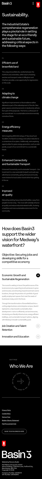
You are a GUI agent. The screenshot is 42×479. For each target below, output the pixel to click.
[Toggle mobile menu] (33, 3)
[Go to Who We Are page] (21, 381)
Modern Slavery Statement (10, 420)
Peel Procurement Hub (9, 424)
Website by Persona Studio (10, 462)
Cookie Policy (6, 414)
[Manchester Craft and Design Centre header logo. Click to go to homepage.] (7, 3)
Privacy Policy (6, 410)
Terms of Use (6, 417)
